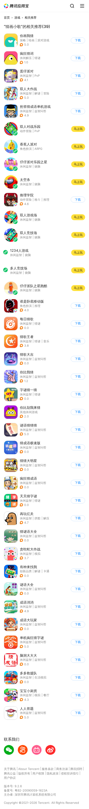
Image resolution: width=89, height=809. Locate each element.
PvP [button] (37, 75)
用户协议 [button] (10, 777)
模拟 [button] (37, 553)
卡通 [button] (46, 571)
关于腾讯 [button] (10, 769)
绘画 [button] (31, 40)
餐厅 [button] (46, 695)
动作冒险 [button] (26, 199)
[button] (16, 6)
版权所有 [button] (24, 773)
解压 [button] (46, 518)
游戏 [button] (17, 17)
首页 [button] (7, 17)
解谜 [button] (37, 93)
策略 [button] (23, 40)
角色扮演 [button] (26, 306)
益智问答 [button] (40, 111)
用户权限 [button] (38, 773)
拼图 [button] (37, 518)
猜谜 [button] (37, 323)
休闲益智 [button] (26, 75)
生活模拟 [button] (40, 677)
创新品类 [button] (26, 571)
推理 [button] (46, 199)
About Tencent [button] (28, 769)
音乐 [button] (46, 341)
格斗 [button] (37, 199)
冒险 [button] (46, 93)
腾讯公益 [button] (10, 773)
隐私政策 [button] (53, 773)
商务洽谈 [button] (62, 769)
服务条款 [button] (48, 769)
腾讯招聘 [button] (76, 769)
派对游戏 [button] (43, 40)
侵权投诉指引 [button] (70, 773)
